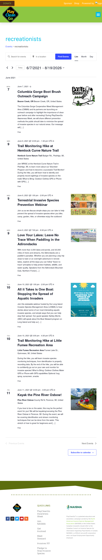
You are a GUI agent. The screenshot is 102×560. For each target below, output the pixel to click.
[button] (98, 14)
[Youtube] (22, 519)
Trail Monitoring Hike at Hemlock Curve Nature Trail (38, 148)
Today (20, 67)
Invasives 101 (43, 543)
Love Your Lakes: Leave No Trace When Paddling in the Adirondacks (39, 239)
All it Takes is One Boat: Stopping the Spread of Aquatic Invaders (36, 293)
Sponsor (68, 3)
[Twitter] (17, 519)
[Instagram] (12, 519)
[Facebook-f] (8, 519)
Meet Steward (41, 537)
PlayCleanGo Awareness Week (43, 514)
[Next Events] (12, 67)
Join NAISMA (41, 522)
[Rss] (26, 519)
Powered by (88, 3)
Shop (76, 3)
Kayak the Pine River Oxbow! (40, 394)
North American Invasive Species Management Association (80, 521)
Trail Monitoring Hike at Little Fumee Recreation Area (40, 342)
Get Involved (41, 530)
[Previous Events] (7, 67)
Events (9, 46)
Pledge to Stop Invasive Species (44, 551)
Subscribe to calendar (81, 452)
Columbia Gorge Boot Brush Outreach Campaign (39, 93)
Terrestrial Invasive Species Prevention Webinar (38, 202)
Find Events (63, 56)
